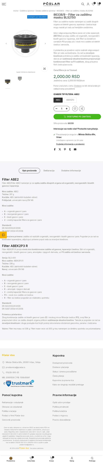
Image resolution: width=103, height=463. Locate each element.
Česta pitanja (58, 376)
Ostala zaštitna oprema (45, 11)
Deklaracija (49, 170)
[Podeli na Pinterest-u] (65, 149)
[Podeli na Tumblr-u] (70, 149)
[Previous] (6, 43)
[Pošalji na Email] (75, 149)
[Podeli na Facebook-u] (55, 149)
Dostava (77, 86)
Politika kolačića (60, 411)
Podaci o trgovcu (60, 415)
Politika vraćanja (9, 411)
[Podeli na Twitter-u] (60, 149)
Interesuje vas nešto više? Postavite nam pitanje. (76, 129)
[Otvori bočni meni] (3, 235)
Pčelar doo (8, 355)
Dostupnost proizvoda (62, 363)
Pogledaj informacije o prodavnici (70, 144)
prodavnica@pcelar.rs (15, 367)
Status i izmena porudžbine (65, 371)
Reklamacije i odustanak (12, 402)
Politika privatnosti (61, 407)
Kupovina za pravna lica (63, 380)
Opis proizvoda (29, 170)
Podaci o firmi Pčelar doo (13, 415)
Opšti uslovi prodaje (61, 402)
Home (15, 11)
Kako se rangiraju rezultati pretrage (68, 384)
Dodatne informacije (71, 170)
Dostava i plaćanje (61, 367)
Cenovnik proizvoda (11, 420)
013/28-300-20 (12, 372)
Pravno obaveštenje (62, 420)
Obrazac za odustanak (12, 407)
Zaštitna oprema (27, 11)
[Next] (45, 43)
